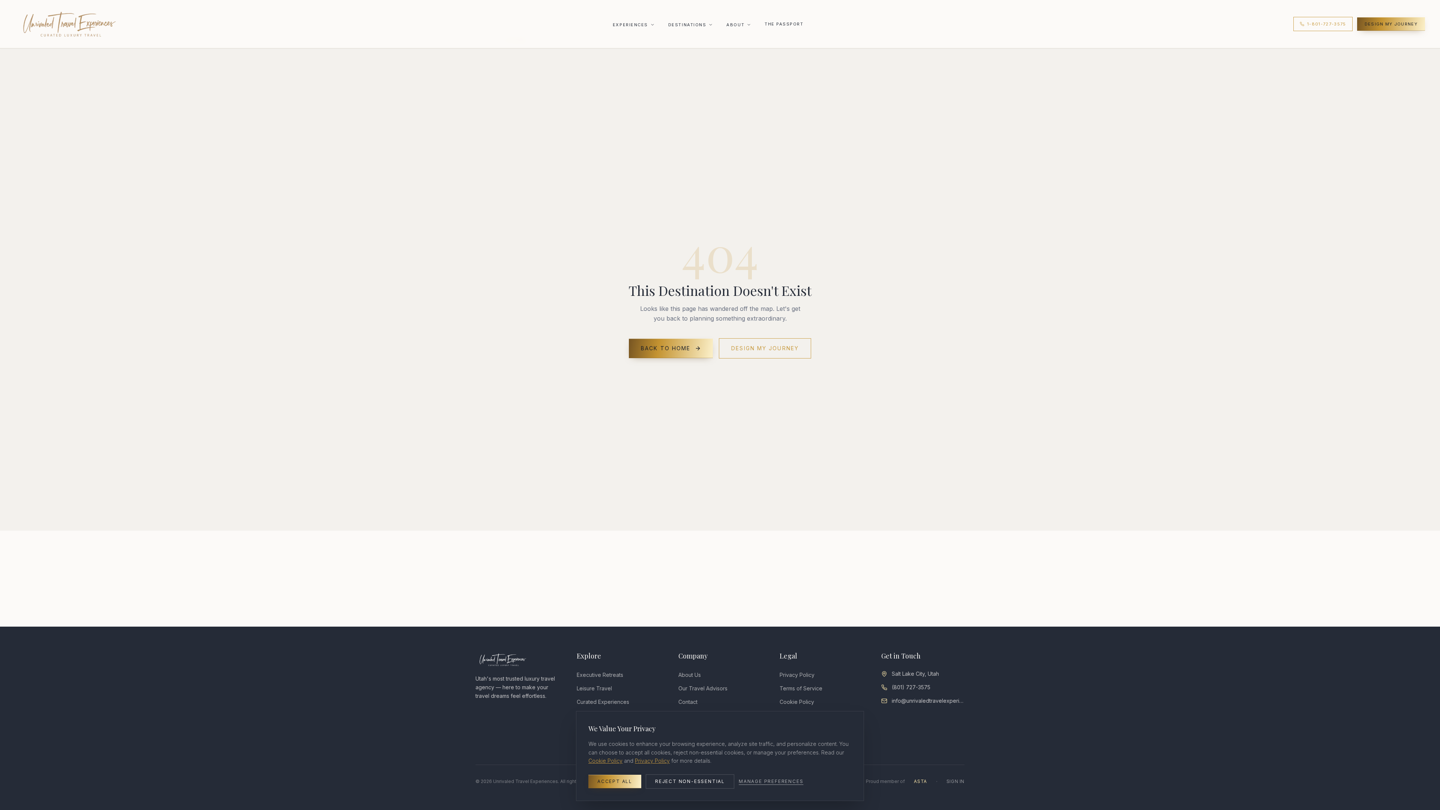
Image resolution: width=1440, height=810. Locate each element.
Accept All (614, 781)
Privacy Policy (797, 675)
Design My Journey (1391, 24)
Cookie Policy (605, 761)
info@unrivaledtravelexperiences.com (928, 701)
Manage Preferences (771, 781)
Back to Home (665, 348)
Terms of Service (801, 688)
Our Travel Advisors (703, 688)
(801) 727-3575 (911, 687)
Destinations (687, 24)
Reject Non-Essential (690, 781)
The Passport (784, 24)
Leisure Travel (594, 688)
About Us (689, 675)
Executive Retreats (600, 675)
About (735, 24)
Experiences (630, 24)
